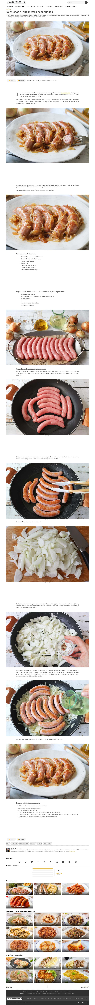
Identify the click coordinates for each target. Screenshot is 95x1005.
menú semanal (65, 93)
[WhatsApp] (25, 861)
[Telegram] (31, 861)
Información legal (44, 998)
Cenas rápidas (14, 843)
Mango (47, 991)
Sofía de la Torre (16, 848)
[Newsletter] (75, 861)
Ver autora (72, 851)
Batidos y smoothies (35, 991)
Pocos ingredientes (24, 843)
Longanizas (32, 843)
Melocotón (42, 991)
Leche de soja (9, 987)
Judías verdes (60, 991)
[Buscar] (86, 2)
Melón (55, 991)
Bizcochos (35, 993)
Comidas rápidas (47, 843)
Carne (7, 843)
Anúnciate (29, 998)
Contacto (76, 998)
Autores (36, 998)
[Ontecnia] (83, 1003)
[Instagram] (57, 861)
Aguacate (64, 993)
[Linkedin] (63, 861)
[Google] (19, 861)
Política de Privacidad (56, 998)
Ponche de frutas (85, 987)
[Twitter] (44, 861)
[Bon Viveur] (16, 2)
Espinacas (68, 993)
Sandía (65, 991)
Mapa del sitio (84, 998)
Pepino (51, 991)
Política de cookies (67, 998)
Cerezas (69, 991)
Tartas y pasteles (28, 993)
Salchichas (39, 843)
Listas (73, 993)
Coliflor (59, 993)
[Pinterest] (50, 861)
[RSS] (69, 861)
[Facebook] (38, 861)
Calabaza (54, 993)
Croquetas (40, 993)
